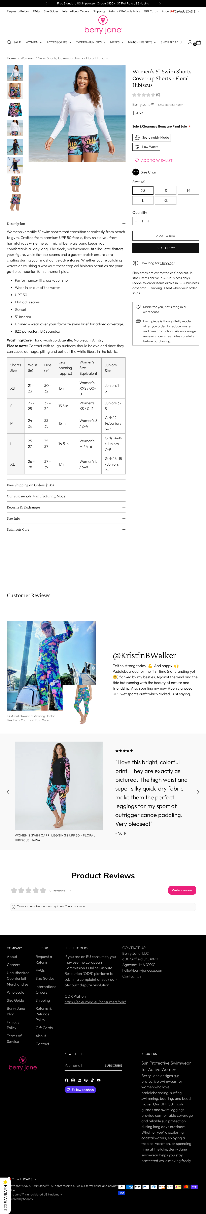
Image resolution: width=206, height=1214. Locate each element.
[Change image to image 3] (15, 110)
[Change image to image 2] (15, 91)
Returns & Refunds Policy (44, 1014)
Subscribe (113, 1065)
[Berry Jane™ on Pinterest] (86, 1081)
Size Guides (45, 978)
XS (143, 190)
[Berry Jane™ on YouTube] (99, 1081)
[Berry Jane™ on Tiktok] (92, 1081)
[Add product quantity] (148, 221)
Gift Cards (44, 1027)
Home (11, 58)
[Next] (160, 3)
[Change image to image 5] (15, 147)
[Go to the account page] (188, 42)
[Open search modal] (9, 42)
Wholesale (15, 992)
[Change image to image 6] (15, 165)
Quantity (139, 212)
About (12, 956)
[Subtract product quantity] (136, 221)
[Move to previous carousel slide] (186, 570)
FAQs (40, 970)
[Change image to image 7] (15, 184)
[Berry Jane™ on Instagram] (73, 1081)
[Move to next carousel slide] (195, 569)
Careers (13, 964)
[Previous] (46, 3)
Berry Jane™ (143, 104)
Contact (42, 1043)
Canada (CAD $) (185, 11)
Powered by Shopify (20, 1199)
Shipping (166, 263)
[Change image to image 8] (15, 202)
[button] (165, 172)
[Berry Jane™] (103, 24)
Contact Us (131, 976)
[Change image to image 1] (15, 73)
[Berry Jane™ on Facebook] (67, 1081)
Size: (138, 181)
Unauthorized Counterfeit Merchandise (18, 978)
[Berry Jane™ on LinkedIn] (79, 1081)
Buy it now (166, 248)
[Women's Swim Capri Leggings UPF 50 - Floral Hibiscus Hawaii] (59, 786)
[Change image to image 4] (15, 128)
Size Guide (15, 1000)
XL (166, 200)
